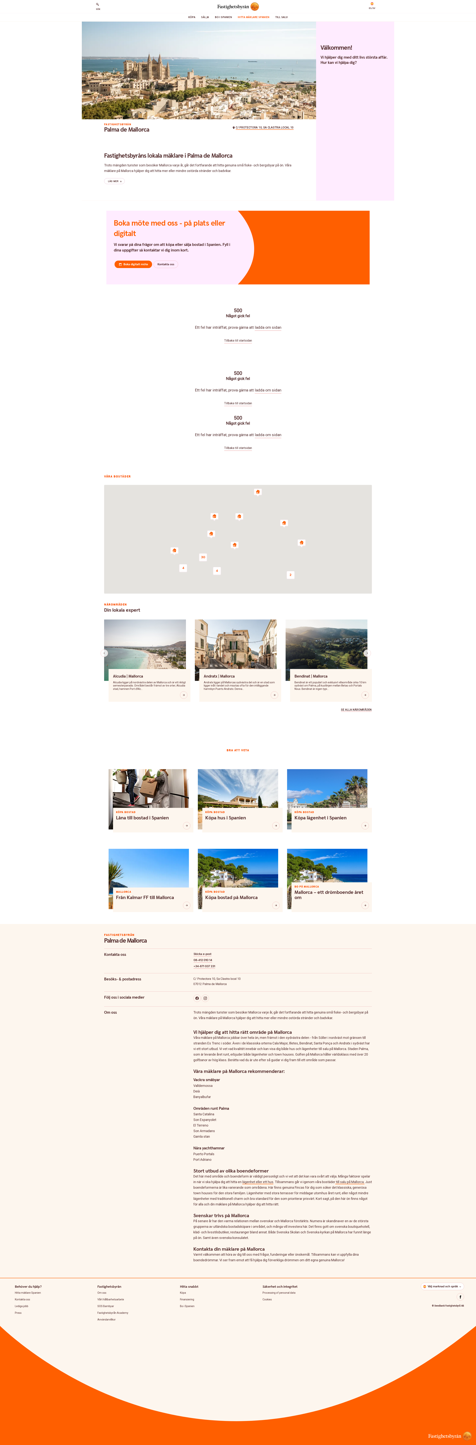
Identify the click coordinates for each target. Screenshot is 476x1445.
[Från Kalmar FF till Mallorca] (186, 905)
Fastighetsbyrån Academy (112, 1312)
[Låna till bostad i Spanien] (186, 825)
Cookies (267, 1299)
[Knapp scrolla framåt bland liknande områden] (367, 653)
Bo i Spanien (223, 17)
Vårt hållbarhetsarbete (110, 1299)
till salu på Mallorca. (349, 1182)
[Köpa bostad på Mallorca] (276, 905)
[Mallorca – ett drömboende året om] (365, 905)
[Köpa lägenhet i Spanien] (365, 825)
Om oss (101, 1292)
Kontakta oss (22, 1299)
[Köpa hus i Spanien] (276, 825)
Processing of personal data (279, 1292)
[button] (372, 6)
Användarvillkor (106, 1319)
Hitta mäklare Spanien (253, 17)
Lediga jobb (21, 1306)
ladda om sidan (268, 327)
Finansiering (187, 1299)
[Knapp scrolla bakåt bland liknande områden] (104, 653)
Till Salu (281, 17)
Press (18, 1312)
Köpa (191, 17)
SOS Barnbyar (105, 1306)
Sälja (205, 17)
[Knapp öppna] (183, 695)
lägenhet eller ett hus (257, 1182)
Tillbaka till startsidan (238, 340)
